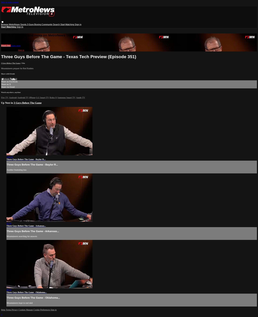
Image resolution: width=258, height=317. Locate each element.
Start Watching (67, 24)
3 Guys (30, 24)
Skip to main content (10, 2)
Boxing (38, 24)
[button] (2, 22)
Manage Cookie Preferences (38, 310)
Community (47, 24)
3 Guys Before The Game (11, 63)
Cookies (22, 310)
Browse (5, 24)
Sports (23, 24)
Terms (9, 310)
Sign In (20, 27)
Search (56, 24)
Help (3, 310)
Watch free (6, 45)
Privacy (15, 310)
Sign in (78, 24)
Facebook (5, 79)
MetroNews (14, 24)
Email (14, 79)
